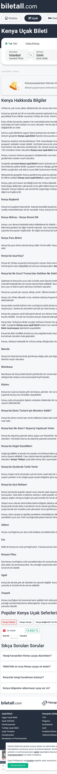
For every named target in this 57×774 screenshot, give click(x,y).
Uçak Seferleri (8, 721)
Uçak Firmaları (8, 731)
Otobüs (12, 18)
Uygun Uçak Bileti (9, 717)
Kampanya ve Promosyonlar (14, 738)
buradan (30, 761)
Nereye (39, 52)
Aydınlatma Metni (15, 755)
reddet (36, 752)
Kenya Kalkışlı (9, 622)
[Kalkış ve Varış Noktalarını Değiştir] (31, 55)
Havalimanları (8, 735)
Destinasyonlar (8, 724)
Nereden (13, 52)
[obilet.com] (19, 8)
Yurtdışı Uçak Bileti (10, 728)
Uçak (34, 18)
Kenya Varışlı (25, 622)
